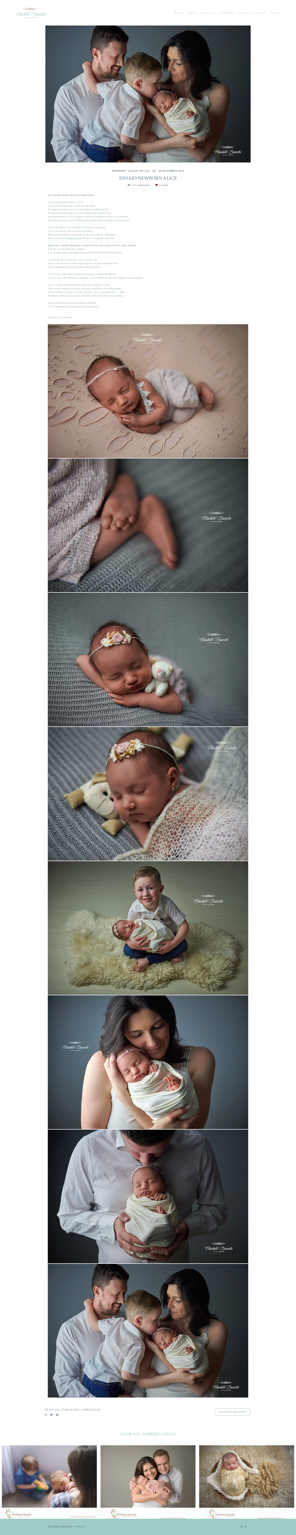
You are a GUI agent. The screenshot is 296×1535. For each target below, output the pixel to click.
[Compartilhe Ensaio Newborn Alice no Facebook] (46, 1415)
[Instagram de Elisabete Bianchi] (245, 1527)
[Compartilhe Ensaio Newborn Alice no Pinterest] (57, 1415)
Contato (276, 12)
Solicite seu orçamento (232, 1412)
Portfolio (208, 12)
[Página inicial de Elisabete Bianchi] (37, 12)
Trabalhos (227, 12)
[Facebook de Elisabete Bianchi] (241, 1527)
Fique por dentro (253, 12)
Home (178, 12)
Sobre (191, 12)
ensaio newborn (73, 238)
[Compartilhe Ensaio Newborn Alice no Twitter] (51, 1415)
